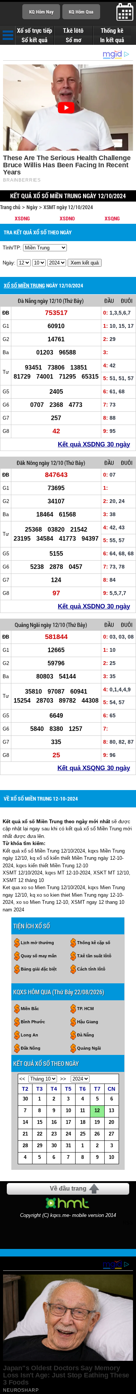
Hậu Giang (87, 1022)
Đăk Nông (27, 462)
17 (68, 1122)
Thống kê (112, 30)
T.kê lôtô (73, 30)
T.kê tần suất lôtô (94, 956)
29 (39, 1145)
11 (82, 1110)
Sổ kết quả (34, 40)
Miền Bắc (30, 1008)
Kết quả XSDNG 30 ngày (94, 444)
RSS (128, 1223)
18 (82, 1122)
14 (25, 1122)
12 (97, 1110)
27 (111, 1134)
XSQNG (112, 218)
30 (25, 1099)
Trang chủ (10, 207)
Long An (29, 1035)
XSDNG (22, 218)
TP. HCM (85, 1008)
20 (111, 1122)
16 (54, 1122)
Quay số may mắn (39, 956)
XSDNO (67, 218)
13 (111, 1110)
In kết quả (112, 40)
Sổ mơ (73, 40)
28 (25, 1145)
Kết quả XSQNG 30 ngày (93, 768)
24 (68, 1134)
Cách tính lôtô (91, 969)
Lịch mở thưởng (37, 942)
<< (22, 1079)
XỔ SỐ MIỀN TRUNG (24, 285)
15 (39, 1122)
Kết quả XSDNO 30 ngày (94, 606)
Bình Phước (33, 1022)
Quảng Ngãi (27, 624)
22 (39, 1134)
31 (68, 1145)
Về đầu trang (68, 1188)
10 (68, 1110)
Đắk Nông (30, 1048)
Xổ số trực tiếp (34, 30)
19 (97, 1122)
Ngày (31, 207)
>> (63, 1079)
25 (82, 1134)
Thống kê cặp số (93, 942)
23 (54, 1134)
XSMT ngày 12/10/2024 (68, 207)
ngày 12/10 (49, 300)
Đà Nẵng (27, 300)
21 (25, 1134)
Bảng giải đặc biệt (39, 969)
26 (97, 1134)
